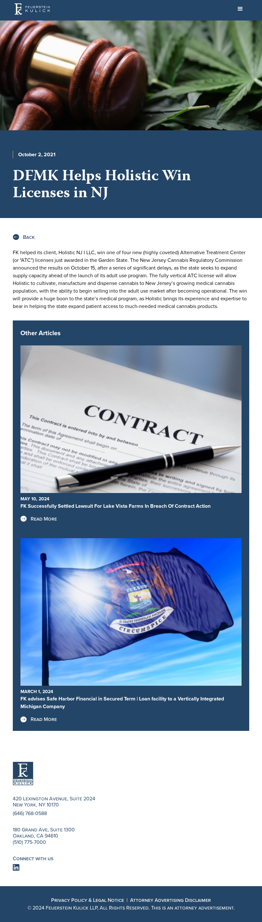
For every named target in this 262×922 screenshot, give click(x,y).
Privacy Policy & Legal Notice (87, 900)
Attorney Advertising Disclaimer (170, 900)
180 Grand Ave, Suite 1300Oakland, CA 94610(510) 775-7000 (44, 836)
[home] (33, 9)
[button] (240, 9)
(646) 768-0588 (30, 813)
